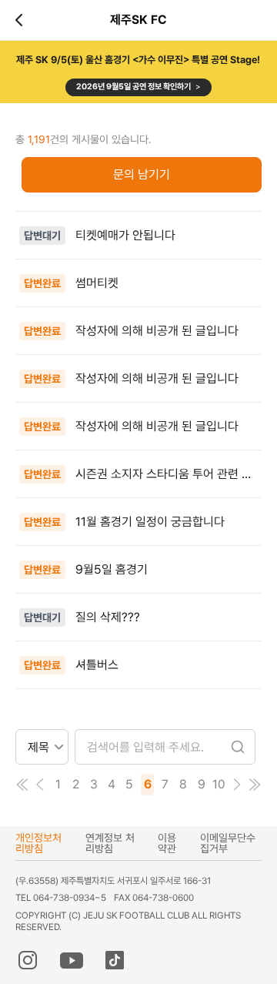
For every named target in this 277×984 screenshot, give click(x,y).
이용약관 (167, 843)
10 (218, 784)
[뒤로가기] (21, 20)
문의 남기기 (141, 174)
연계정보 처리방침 (110, 843)
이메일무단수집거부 (227, 843)
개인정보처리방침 (38, 843)
